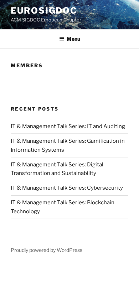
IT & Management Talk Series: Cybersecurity (67, 188)
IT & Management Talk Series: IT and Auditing (68, 126)
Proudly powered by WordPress (46, 250)
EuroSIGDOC (44, 10)
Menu (73, 39)
